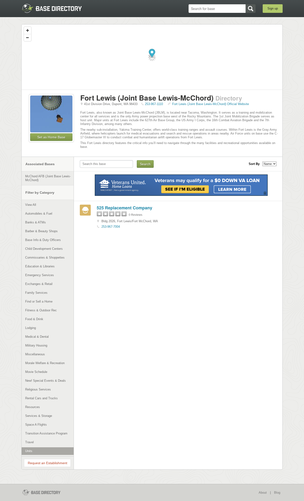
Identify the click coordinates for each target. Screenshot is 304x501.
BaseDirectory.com (56, 8)
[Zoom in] (27, 30)
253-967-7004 (110, 226)
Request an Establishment (47, 463)
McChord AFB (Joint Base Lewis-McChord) (48, 178)
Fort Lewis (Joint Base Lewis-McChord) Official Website (210, 104)
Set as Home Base (51, 137)
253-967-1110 (154, 104)
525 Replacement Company (124, 208)
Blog (277, 492)
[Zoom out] (27, 37)
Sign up (272, 8)
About (263, 492)
